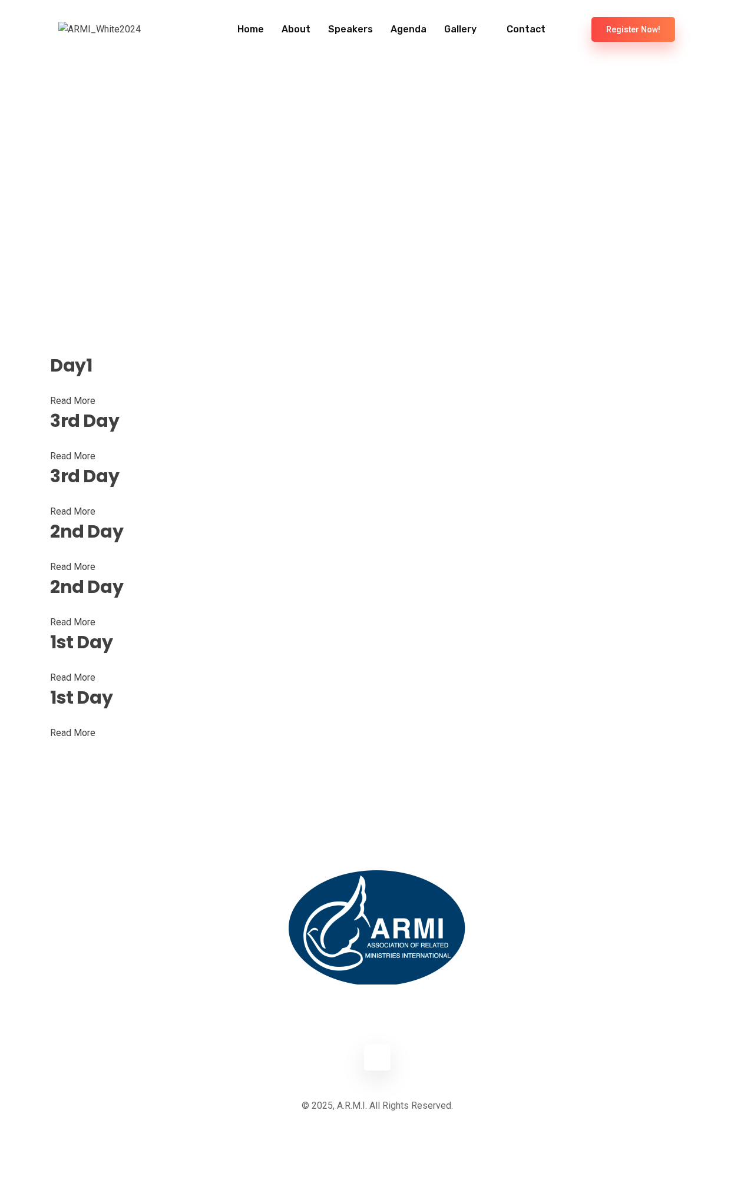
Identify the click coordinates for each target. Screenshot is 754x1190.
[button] (572, 24)
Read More (72, 400)
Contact (526, 29)
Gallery (460, 29)
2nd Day (86, 531)
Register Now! (633, 29)
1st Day (81, 642)
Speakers (350, 29)
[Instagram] (377, 1057)
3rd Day (84, 421)
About (296, 29)
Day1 (71, 365)
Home (250, 29)
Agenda (408, 29)
